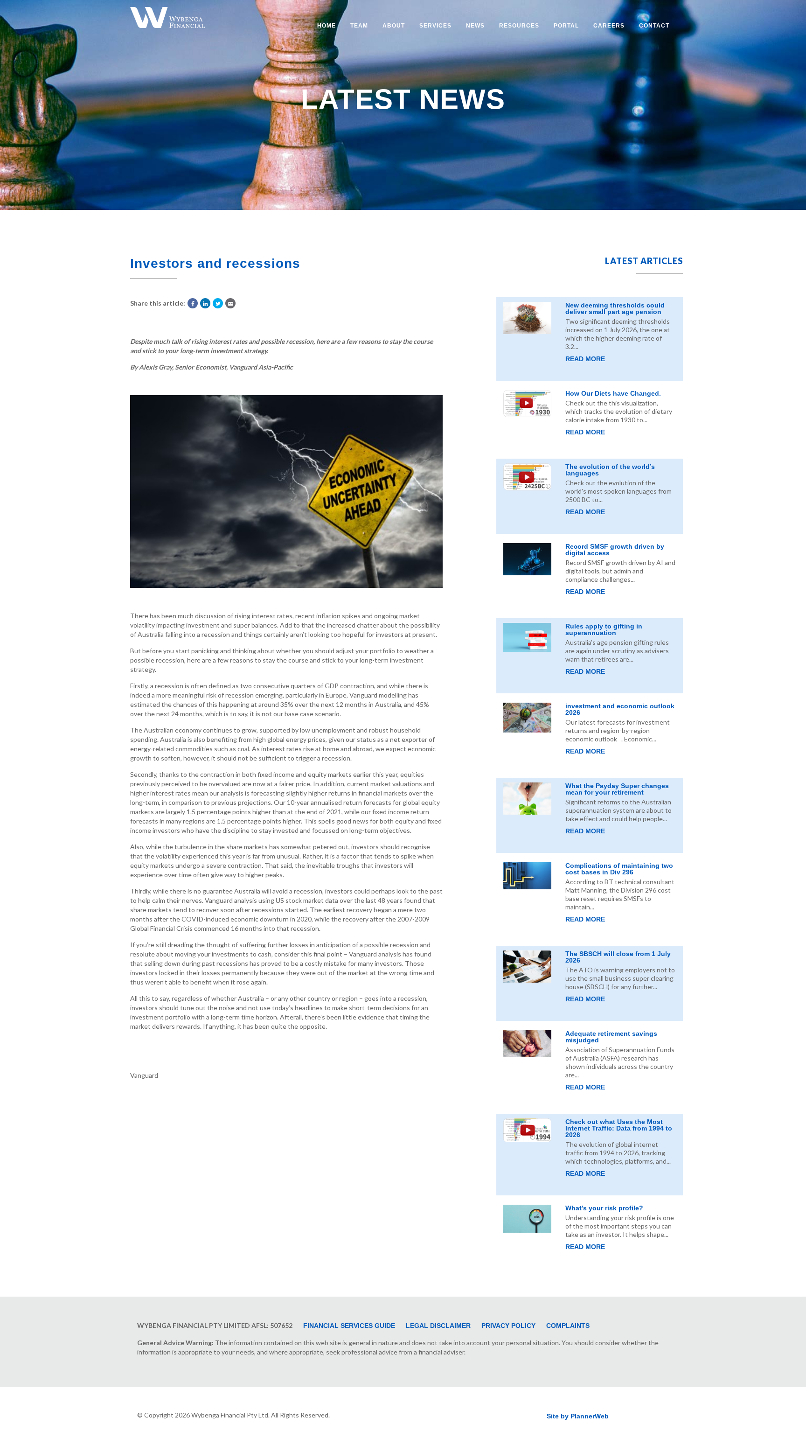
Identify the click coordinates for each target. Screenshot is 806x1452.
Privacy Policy (508, 1325)
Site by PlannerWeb (578, 1416)
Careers (609, 25)
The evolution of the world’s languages (610, 470)
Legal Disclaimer (438, 1325)
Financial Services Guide (349, 1325)
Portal (566, 25)
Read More (585, 359)
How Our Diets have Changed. (613, 393)
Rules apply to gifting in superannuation (603, 629)
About (393, 25)
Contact (654, 25)
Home (326, 25)
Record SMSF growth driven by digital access (614, 550)
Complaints (568, 1325)
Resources (519, 25)
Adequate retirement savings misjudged (611, 1037)
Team (359, 25)
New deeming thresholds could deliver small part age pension (615, 308)
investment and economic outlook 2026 (619, 709)
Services (435, 25)
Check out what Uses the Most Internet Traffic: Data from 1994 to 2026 (618, 1128)
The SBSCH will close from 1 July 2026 (618, 957)
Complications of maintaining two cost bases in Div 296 (619, 869)
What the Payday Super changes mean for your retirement (617, 789)
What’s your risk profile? (604, 1208)
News (475, 25)
